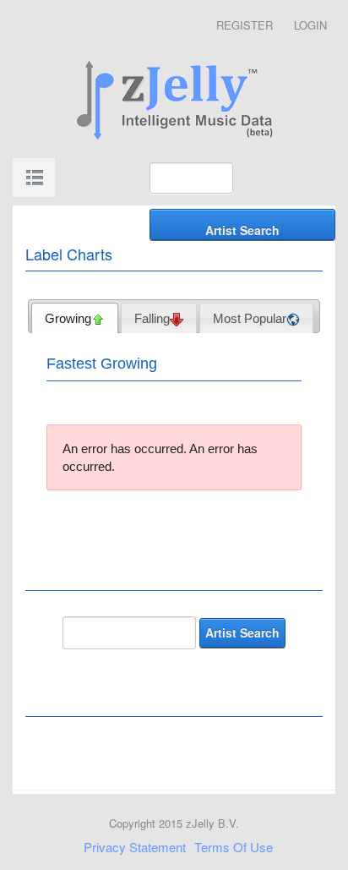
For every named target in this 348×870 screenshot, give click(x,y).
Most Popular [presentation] (249, 318)
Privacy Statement (135, 847)
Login (310, 25)
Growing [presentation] (68, 318)
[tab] (74, 318)
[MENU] (34, 177)
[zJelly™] (174, 98)
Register (244, 25)
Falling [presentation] (152, 318)
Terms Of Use (233, 847)
